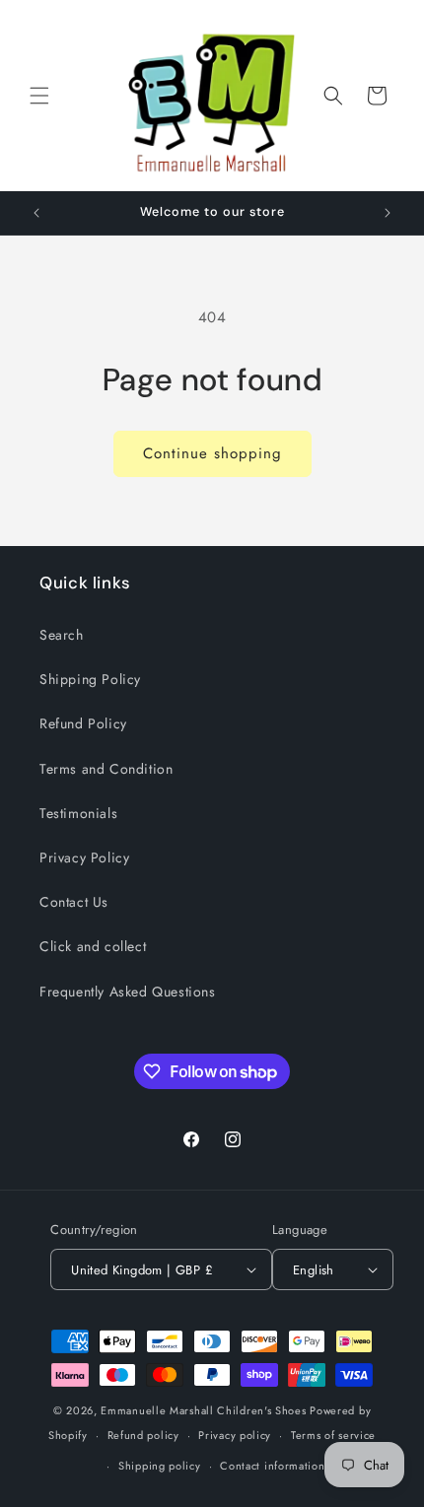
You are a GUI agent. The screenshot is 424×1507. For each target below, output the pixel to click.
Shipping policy (159, 1465)
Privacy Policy (84, 857)
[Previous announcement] (36, 213)
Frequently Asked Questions (127, 991)
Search (61, 635)
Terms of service (333, 1435)
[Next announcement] (387, 213)
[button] (39, 95)
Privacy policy (234, 1435)
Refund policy (143, 1435)
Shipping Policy (90, 679)
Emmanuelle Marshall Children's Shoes (203, 1410)
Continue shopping (212, 453)
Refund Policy (83, 723)
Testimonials (78, 813)
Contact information (272, 1465)
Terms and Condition (106, 769)
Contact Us (73, 902)
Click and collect (92, 946)
